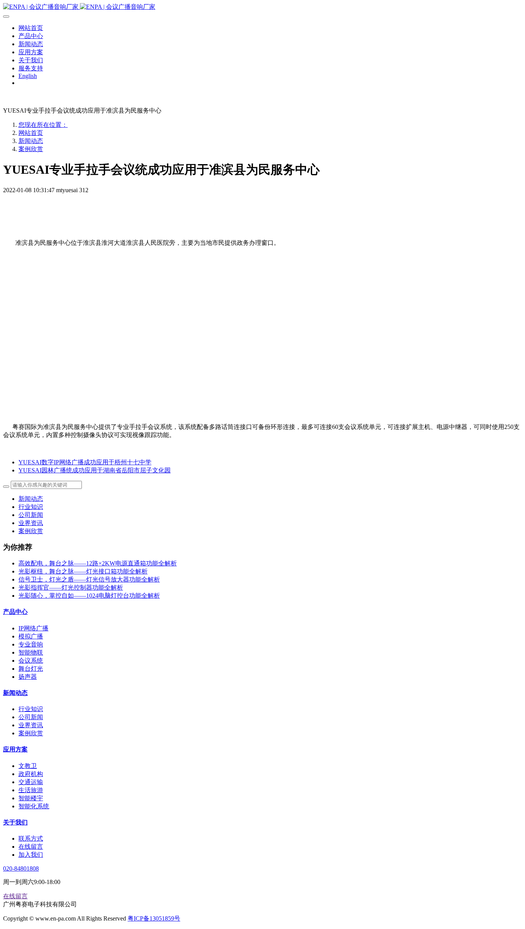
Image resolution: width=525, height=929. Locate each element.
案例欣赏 (30, 149)
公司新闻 (30, 515)
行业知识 (30, 507)
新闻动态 (30, 141)
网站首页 (30, 133)
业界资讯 (30, 523)
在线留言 (15, 896)
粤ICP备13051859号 (154, 918)
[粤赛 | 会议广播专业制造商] (262, 7)
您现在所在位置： (43, 124)
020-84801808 (21, 868)
